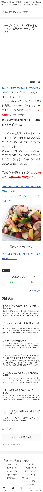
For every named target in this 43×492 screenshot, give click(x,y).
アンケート (31, 475)
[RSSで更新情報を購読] (31, 282)
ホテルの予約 (12, 471)
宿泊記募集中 (12, 478)
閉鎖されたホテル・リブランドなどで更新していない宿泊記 (31, 481)
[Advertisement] (21, 56)
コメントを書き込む (21, 437)
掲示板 (31, 464)
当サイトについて (31, 471)
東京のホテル (12, 468)
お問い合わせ (12, 475)
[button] (38, 385)
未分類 (7, 270)
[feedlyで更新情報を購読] (11, 282)
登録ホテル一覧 (12, 464)
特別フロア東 (31, 468)
